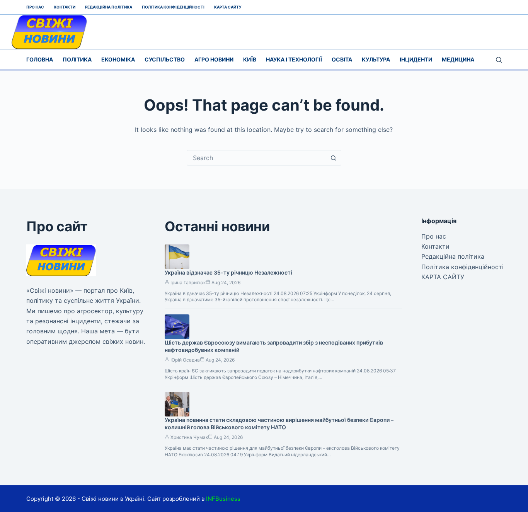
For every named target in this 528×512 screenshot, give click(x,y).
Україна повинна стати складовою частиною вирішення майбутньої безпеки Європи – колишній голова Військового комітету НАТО (279, 423)
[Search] (499, 60)
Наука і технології (294, 59)
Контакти (64, 7)
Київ (249, 59)
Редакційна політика (108, 7)
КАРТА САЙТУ (228, 7)
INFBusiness (223, 498)
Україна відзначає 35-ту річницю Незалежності (228, 272)
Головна (39, 59)
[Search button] (333, 157)
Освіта (342, 59)
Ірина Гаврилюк (188, 282)
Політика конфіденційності (173, 7)
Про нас (35, 7)
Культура (376, 59)
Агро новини (213, 59)
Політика (77, 59)
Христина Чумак (189, 437)
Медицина (458, 59)
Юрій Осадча (185, 360)
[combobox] (256, 158)
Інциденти (416, 59)
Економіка (118, 59)
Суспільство (165, 59)
